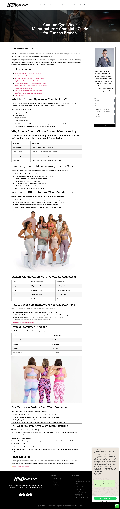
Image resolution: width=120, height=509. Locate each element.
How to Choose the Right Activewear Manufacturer (31, 86)
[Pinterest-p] (23, 494)
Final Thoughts (19, 95)
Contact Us (83, 5)
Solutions (62, 5)
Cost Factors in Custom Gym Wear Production (29, 90)
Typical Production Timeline (23, 88)
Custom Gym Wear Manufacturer (23, 322)
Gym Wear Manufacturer (21, 467)
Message (96, 114)
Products (72, 5)
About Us (42, 5)
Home (35, 5)
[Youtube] (27, 494)
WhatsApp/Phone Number (102, 109)
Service (52, 5)
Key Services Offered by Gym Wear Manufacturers (30, 81)
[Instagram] (20, 494)
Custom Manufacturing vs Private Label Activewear (31, 83)
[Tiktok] (30, 494)
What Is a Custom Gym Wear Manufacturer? (28, 73)
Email (95, 103)
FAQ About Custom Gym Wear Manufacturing (29, 93)
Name (96, 98)
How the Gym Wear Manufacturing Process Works (30, 78)
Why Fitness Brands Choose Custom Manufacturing (31, 76)
